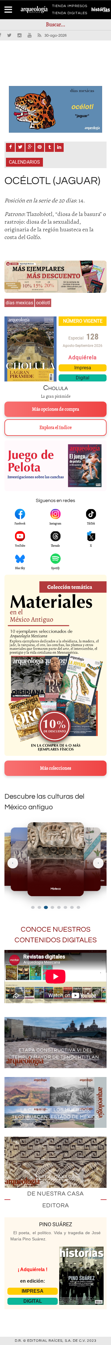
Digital (82, 378)
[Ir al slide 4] (52, 907)
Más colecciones (55, 768)
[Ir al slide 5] (59, 907)
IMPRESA (33, 1291)
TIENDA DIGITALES (69, 14)
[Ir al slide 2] (39, 907)
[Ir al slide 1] (33, 907)
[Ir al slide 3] (46, 907)
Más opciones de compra (55, 409)
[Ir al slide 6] (65, 907)
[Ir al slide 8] (78, 907)
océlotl (43, 303)
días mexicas (19, 303)
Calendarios (24, 162)
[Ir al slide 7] (72, 907)
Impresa (82, 368)
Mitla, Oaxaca (55, 1177)
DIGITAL (32, 1301)
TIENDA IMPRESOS (69, 7)
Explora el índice (55, 427)
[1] (55, 109)
